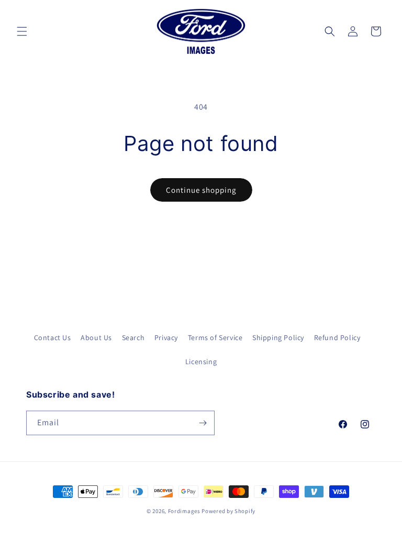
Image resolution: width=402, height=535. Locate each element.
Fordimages (184, 511)
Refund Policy (337, 337)
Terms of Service (215, 337)
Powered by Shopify (228, 511)
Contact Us (52, 337)
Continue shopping (201, 190)
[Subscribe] (202, 423)
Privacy (166, 337)
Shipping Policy (278, 337)
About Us (96, 337)
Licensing (201, 361)
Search (133, 337)
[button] (22, 31)
